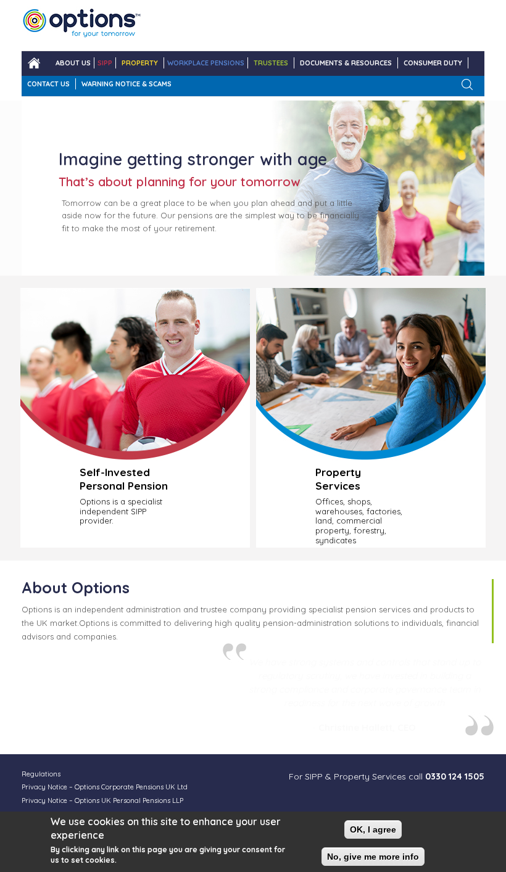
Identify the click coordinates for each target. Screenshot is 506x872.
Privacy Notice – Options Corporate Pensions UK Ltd (105, 787)
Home (34, 63)
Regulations (41, 774)
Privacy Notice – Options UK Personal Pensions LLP (102, 800)
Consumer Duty (433, 63)
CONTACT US (48, 84)
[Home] (82, 25)
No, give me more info (373, 857)
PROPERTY (140, 63)
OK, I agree (373, 829)
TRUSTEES (271, 63)
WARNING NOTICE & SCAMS (126, 84)
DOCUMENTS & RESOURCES (346, 63)
